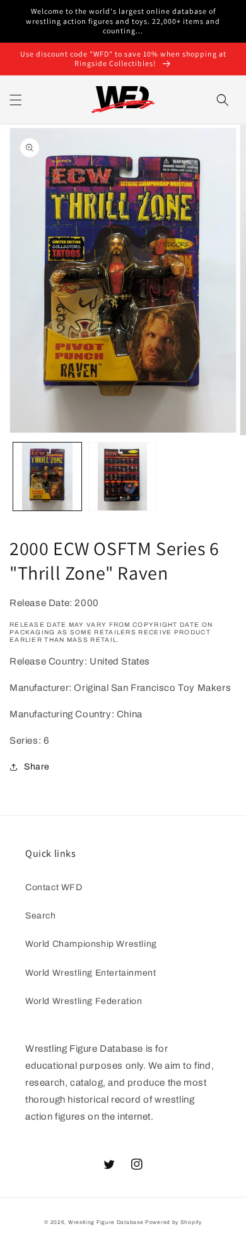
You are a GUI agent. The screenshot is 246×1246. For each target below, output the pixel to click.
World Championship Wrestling (91, 944)
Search (40, 915)
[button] (16, 100)
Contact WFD (54, 887)
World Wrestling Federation (84, 1001)
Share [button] (37, 766)
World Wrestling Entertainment (90, 973)
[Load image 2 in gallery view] (123, 476)
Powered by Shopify (173, 1222)
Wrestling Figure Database (106, 1222)
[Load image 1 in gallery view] (47, 476)
